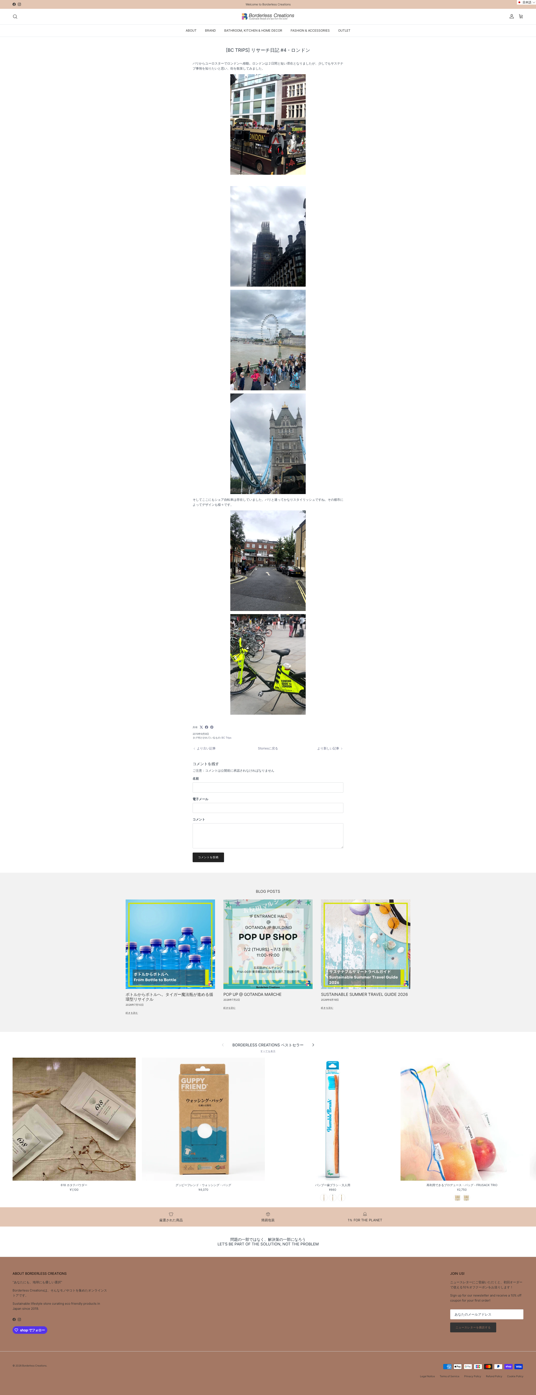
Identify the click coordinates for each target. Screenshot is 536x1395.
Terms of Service (449, 1376)
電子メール (200, 799)
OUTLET (344, 30)
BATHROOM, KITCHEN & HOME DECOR (253, 30)
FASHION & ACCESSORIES (310, 30)
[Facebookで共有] (206, 727)
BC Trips (226, 737)
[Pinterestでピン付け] (211, 727)
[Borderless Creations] (268, 16)
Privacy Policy (472, 1376)
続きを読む (132, 1012)
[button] (526, 2)
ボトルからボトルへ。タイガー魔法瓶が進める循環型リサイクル (169, 997)
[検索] (15, 16)
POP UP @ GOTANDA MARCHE (252, 994)
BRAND (210, 30)
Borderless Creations (34, 1365)
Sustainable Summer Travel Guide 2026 (364, 994)
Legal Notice (427, 1376)
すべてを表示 (267, 1051)
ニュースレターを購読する (473, 1327)
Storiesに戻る (268, 748)
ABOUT (191, 30)
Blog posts (268, 891)
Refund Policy (494, 1376)
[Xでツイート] (201, 727)
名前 (196, 778)
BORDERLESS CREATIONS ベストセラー (268, 1045)
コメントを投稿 (208, 857)
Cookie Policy (515, 1376)
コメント (199, 819)
